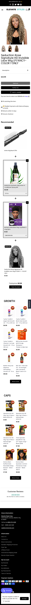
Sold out (15, 83)
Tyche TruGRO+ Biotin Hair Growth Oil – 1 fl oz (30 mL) (21, 321)
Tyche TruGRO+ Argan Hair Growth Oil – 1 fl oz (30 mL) (9, 321)
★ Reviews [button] (29, 304)
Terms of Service (6, 573)
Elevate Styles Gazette (7, 555)
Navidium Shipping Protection (9, 544)
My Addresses (5, 568)
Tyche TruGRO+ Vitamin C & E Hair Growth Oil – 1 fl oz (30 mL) (9, 344)
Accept (24, 598)
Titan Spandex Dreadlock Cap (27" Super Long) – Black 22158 (21, 440)
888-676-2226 (12, 522)
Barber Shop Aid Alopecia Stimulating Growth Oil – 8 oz (8, 368)
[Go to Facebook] (10, 4)
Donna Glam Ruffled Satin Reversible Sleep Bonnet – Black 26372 (8, 465)
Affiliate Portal (5, 550)
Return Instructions (6, 542)
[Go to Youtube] (18, 4)
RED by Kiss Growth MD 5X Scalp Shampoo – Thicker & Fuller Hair (22, 344)
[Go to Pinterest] (21, 4)
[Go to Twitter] (16, 4)
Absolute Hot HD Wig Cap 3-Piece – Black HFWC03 (9, 415)
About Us (3, 536)
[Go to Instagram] (13, 4)
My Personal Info (5, 571)
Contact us (4, 539)
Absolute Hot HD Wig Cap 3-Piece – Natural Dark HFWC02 (22, 416)
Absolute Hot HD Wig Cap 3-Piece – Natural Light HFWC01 (9, 440)
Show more (15, 381)
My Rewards (4, 563)
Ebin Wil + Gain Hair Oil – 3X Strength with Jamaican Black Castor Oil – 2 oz (21, 369)
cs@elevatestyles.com (7, 528)
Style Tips (4, 547)
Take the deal (15, 287)
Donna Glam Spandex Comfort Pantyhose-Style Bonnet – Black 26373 (21, 465)
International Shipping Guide (9, 552)
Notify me (15, 88)
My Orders (4, 565)
